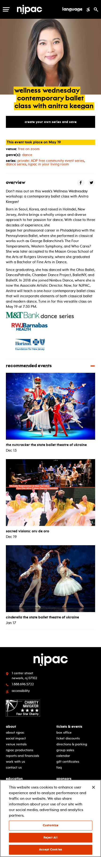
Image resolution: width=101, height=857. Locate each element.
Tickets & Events (69, 726)
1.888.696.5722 (23, 684)
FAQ (59, 767)
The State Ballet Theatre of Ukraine (46, 445)
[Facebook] (81, 182)
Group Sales (65, 750)
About (11, 726)
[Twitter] (91, 182)
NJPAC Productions (19, 750)
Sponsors (63, 779)
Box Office (64, 733)
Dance (27, 155)
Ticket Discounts (68, 738)
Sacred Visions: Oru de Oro (27, 531)
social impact (16, 738)
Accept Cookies (50, 849)
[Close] (93, 787)
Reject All (50, 837)
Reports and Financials (22, 756)
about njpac (15, 733)
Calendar (63, 756)
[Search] (96, 9)
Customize (50, 825)
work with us (15, 762)
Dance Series (16, 164)
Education (14, 779)
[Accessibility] (88, 9)
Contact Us (14, 767)
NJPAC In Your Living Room (48, 164)
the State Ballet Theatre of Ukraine (42, 617)
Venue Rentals (16, 744)
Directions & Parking (71, 744)
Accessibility (21, 691)
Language (72, 9)
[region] (50, 818)
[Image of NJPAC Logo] (37, 9)
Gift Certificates (67, 762)
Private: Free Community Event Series (50, 161)
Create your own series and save (51, 122)
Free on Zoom (28, 149)
